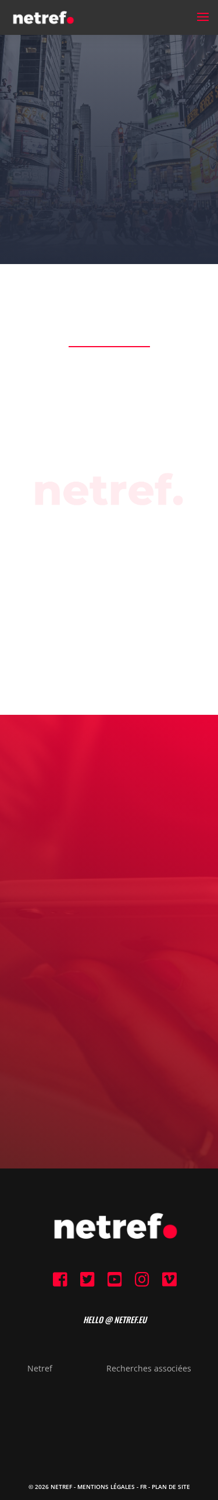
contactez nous (109, 1007)
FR (143, 1487)
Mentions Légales (106, 1487)
